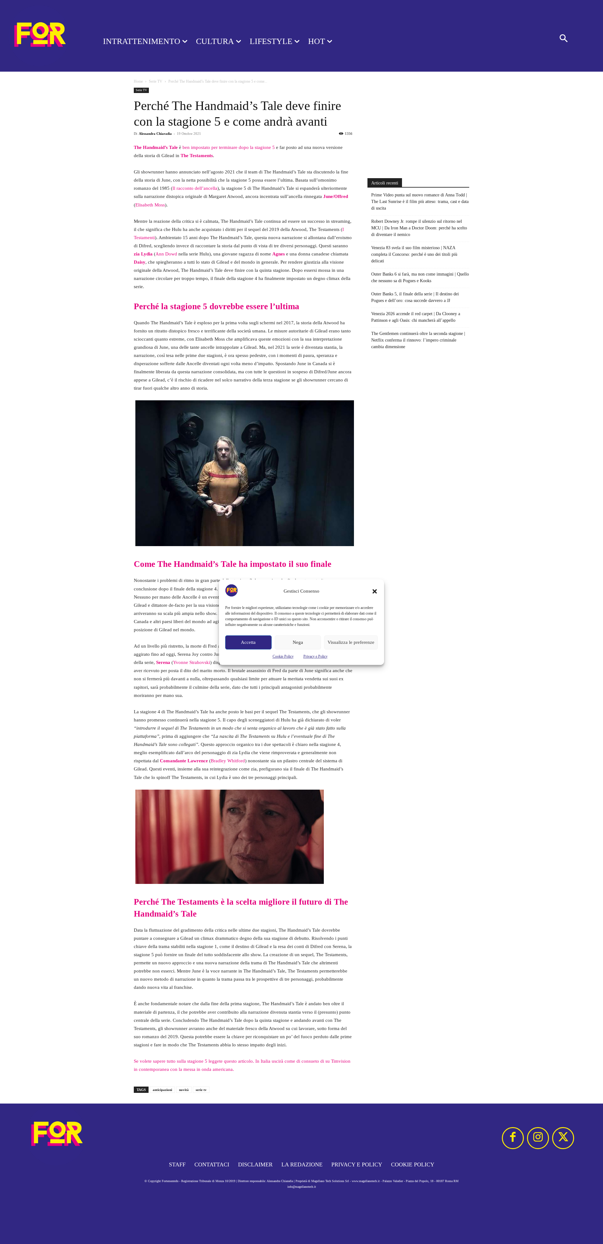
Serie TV (155, 81)
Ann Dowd (166, 253)
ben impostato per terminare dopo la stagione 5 (228, 147)
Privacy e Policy (315, 656)
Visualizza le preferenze (351, 642)
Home (138, 81)
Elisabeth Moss (150, 204)
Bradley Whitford (228, 760)
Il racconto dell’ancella (194, 188)
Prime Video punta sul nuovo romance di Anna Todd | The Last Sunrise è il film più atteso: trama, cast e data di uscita (420, 202)
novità (184, 1090)
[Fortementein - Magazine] (43, 35)
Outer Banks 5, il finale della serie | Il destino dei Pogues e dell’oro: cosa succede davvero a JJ (415, 297)
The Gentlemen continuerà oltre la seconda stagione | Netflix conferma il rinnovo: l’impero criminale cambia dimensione (418, 340)
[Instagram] (538, 1138)
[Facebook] (513, 1138)
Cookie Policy (283, 656)
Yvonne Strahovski (191, 662)
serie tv (201, 1090)
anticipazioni (162, 1090)
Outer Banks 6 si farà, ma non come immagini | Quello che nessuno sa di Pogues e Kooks (420, 277)
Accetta (248, 642)
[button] (375, 591)
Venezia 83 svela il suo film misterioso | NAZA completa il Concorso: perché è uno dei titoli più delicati (414, 254)
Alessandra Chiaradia (155, 133)
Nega (298, 642)
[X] (563, 1138)
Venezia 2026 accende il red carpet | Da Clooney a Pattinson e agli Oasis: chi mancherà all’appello (415, 317)
